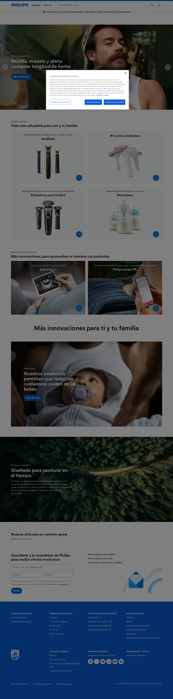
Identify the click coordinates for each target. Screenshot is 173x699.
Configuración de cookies (60, 102)
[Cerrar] (125, 73)
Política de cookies (103, 95)
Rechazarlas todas (93, 102)
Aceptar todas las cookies (114, 102)
